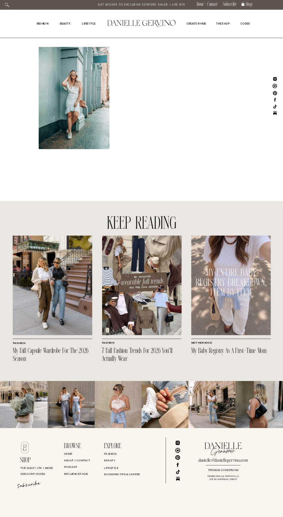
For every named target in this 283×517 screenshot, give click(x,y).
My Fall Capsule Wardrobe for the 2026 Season (51, 355)
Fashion (19, 343)
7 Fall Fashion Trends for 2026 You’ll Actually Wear (137, 355)
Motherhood (201, 342)
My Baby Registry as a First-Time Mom (228, 351)
